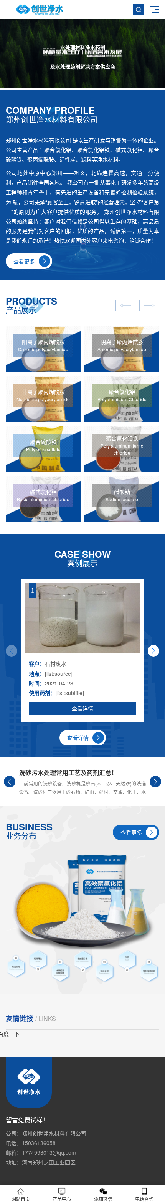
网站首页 (21, 1199)
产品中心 (62, 1199)
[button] (153, 651)
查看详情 (82, 708)
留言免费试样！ (27, 1120)
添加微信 (103, 1199)
